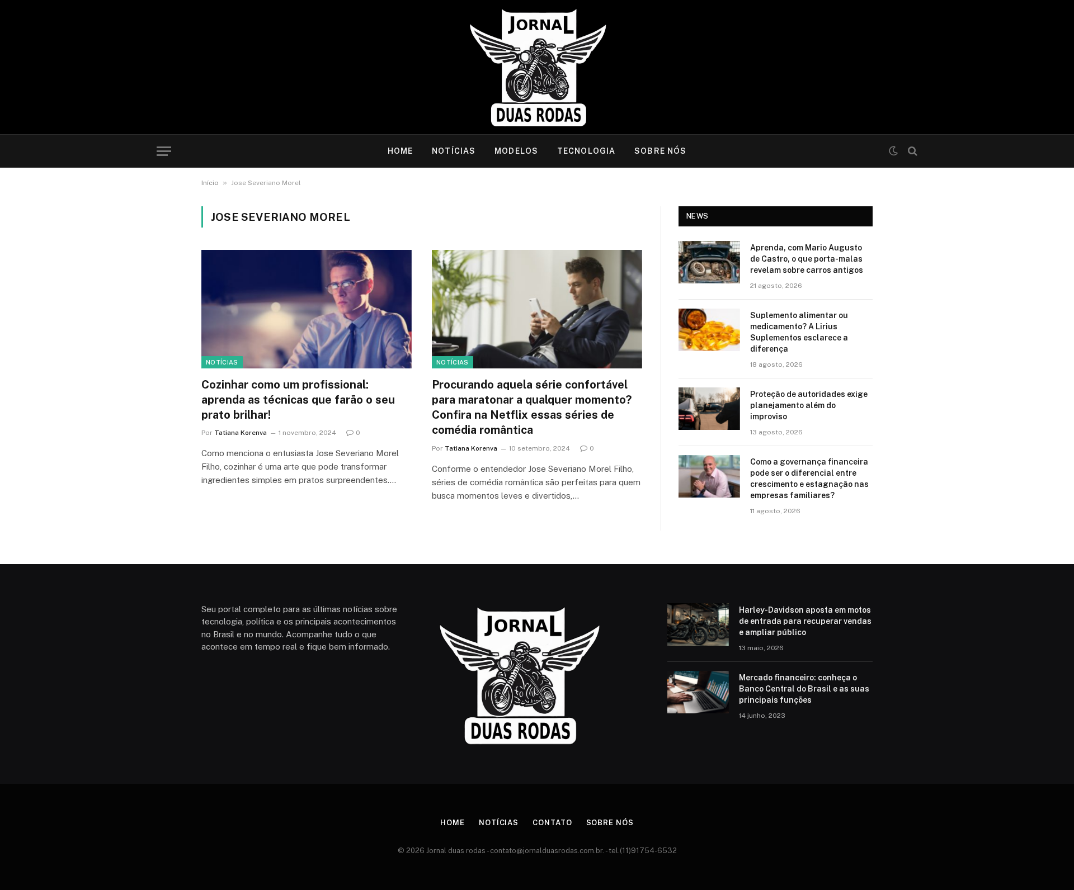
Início (210, 183)
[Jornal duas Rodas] (537, 67)
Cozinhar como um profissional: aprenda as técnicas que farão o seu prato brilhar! (298, 400)
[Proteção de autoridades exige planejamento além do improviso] (709, 408)
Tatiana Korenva (240, 433)
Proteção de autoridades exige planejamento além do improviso (809, 405)
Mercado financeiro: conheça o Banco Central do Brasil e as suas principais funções (804, 688)
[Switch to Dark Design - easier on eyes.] (893, 151)
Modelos (516, 150)
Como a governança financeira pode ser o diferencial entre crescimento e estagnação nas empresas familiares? (809, 478)
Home (400, 150)
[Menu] (164, 151)
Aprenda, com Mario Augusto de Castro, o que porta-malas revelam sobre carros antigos (806, 258)
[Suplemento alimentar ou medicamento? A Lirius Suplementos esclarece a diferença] (709, 330)
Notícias (453, 150)
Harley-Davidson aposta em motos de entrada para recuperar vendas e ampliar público (805, 621)
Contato (552, 822)
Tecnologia (586, 150)
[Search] (911, 151)
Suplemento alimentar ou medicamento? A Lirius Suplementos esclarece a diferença (799, 332)
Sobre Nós (660, 150)
